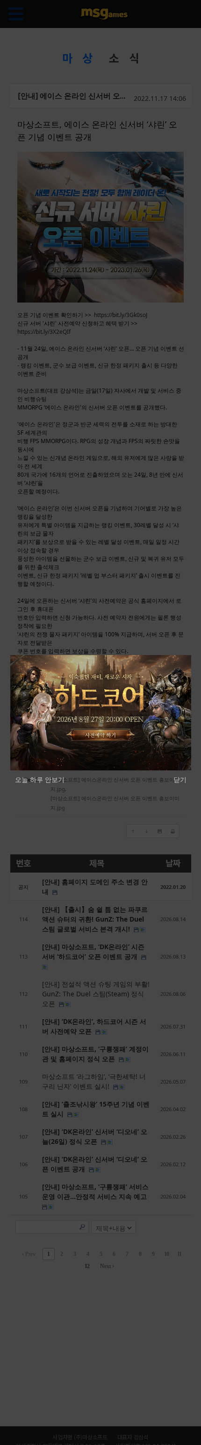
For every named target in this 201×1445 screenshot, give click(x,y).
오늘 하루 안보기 (40, 779)
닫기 (180, 779)
